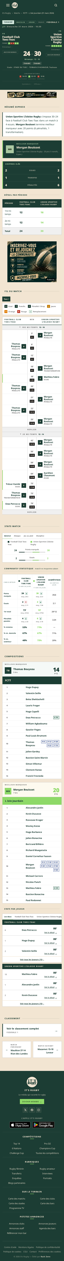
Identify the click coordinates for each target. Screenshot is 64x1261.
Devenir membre (32, 1101)
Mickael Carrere (34, 875)
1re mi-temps (33, 327)
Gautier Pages (33, 729)
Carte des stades (17, 1203)
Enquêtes (16, 1178)
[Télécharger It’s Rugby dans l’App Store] (20, 1125)
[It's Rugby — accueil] (15, 5)
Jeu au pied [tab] (28, 536)
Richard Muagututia (36, 850)
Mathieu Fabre (51, 376)
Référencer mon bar (16, 1233)
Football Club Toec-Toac (11, 38)
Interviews (47, 1173)
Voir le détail (50, 932)
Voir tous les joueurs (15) (32, 959)
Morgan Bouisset (28, 147)
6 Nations (16, 1148)
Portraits (47, 1178)
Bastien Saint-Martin (37, 757)
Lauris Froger (33, 705)
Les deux (7, 916)
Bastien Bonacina (35, 894)
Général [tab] (7, 536)
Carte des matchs (16, 1198)
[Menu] (8, 5)
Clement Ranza (34, 769)
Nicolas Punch (33, 882)
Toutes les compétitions (47, 1153)
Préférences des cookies (50, 1251)
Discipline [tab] (40, 536)
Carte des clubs (47, 1198)
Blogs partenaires (16, 1182)
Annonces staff (16, 1228)
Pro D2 (47, 1143)
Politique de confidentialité (48, 1247)
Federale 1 (53, 22)
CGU (25, 1251)
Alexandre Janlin (34, 807)
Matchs (17, 13)
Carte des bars (47, 1203)
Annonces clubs (16, 1223)
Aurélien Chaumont (49, 474)
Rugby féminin (17, 1168)
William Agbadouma (36, 723)
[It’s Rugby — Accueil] (32, 1082)
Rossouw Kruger (34, 819)
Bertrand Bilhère (35, 844)
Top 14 (16, 1143)
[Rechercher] (56, 5)
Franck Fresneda (34, 775)
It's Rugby (6, 13)
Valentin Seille (33, 693)
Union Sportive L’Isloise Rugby (56, 38)
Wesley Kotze (33, 825)
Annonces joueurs (47, 1223)
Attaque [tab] (17, 536)
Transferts (16, 1173)
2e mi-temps (33, 434)
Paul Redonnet (33, 900)
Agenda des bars (47, 1228)
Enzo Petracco (12, 503)
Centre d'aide (10, 1247)
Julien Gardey (33, 751)
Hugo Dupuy (32, 687)
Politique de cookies (12, 1251)
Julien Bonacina (34, 838)
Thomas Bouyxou (15, 345)
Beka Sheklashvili (35, 699)
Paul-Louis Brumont (36, 735)
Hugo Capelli (32, 711)
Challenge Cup (17, 1153)
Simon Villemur (34, 763)
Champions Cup (47, 1148)
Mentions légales (26, 1247)
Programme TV (16, 1207)
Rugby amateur (47, 1168)
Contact (33, 1251)
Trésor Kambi (13, 484)
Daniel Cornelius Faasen (38, 856)
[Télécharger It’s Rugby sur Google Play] (43, 1125)
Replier (32, 429)
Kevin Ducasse (33, 813)
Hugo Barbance (34, 832)
